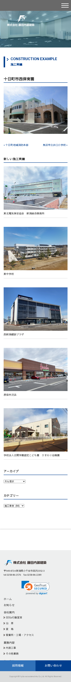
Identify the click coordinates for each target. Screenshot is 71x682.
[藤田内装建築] (20, 19)
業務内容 (9, 642)
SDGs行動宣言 (14, 617)
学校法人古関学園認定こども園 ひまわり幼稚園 (32, 455)
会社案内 (9, 612)
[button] (35, 587)
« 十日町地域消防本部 (16, 145)
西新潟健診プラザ (14, 334)
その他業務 (12, 653)
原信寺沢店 (10, 394)
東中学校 (9, 274)
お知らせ (9, 605)
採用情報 (18, 665)
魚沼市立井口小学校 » (55, 145)
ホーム (8, 599)
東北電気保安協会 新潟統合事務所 (24, 213)
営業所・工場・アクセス (20, 635)
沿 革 (9, 623)
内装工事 (11, 647)
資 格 (9, 629)
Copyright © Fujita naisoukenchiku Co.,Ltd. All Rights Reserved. (35, 676)
